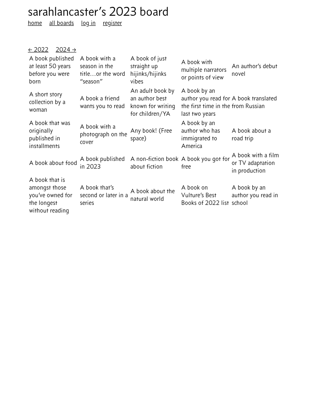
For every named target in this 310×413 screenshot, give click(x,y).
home (35, 23)
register (112, 23)
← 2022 (38, 49)
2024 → (66, 49)
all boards (61, 23)
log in (88, 23)
